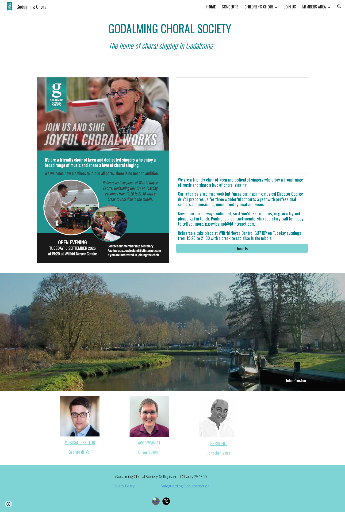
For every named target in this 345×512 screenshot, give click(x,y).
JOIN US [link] (290, 7)
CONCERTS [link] (230, 7)
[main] (207, 36)
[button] (339, 6)
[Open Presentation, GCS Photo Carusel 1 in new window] (299, 83)
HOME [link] (211, 7)
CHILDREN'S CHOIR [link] (259, 7)
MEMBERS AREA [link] (314, 7)
